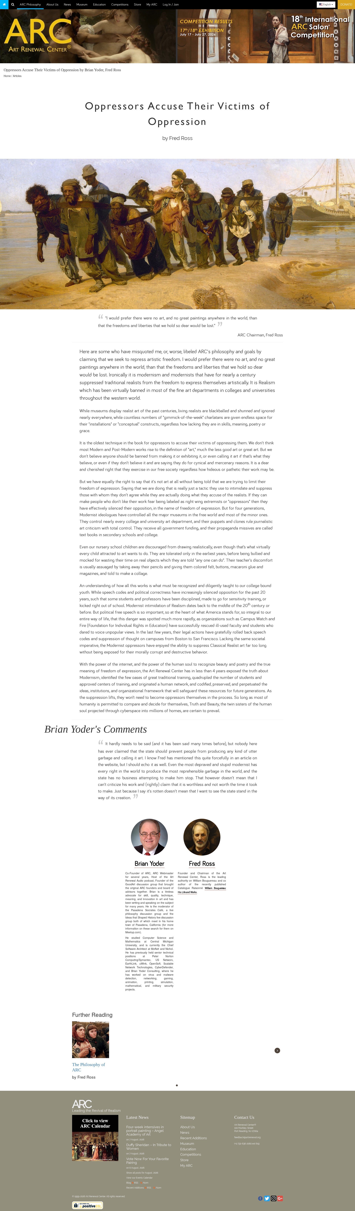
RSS (136, 1182)
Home (7, 76)
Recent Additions (193, 1138)
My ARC (152, 4)
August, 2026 (151, 1173)
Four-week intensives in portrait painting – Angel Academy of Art (145, 1130)
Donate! (346, 4)
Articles (17, 76)
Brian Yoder (149, 864)
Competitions (120, 4)
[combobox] (326, 4)
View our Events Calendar (139, 1178)
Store (137, 4)
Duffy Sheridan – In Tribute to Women (148, 1147)
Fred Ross (202, 864)
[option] (266, 35)
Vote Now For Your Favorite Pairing (147, 1161)
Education (99, 4)
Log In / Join (171, 4)
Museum (82, 4)
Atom (145, 1182)
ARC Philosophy (30, 4)
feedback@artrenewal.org (247, 1137)
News (67, 4)
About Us (52, 4)
